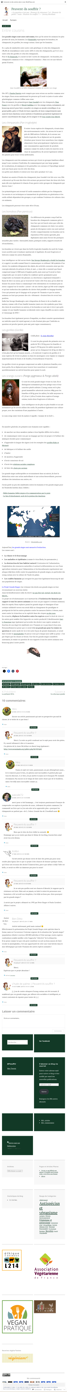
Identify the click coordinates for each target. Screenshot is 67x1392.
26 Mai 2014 (6, 26)
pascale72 (17, 794)
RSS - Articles (45, 1120)
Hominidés (32, 39)
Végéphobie (43, 1233)
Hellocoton (19, 1148)
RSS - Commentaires (47, 1123)
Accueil (5, 20)
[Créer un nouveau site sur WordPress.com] (33, 2)
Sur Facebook (44, 1041)
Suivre (44, 1091)
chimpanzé (16, 684)
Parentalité (43, 1229)
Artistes (42, 1216)
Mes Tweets (11, 1068)
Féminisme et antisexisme (45, 1221)
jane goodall (47, 684)
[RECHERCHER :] (17, 1042)
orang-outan (59, 684)
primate (6, 687)
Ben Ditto (17, 918)
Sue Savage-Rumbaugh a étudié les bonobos (48, 260)
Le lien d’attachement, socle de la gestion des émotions (24, 496)
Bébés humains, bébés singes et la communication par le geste (26, 493)
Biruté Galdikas (28, 105)
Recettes (49, 1231)
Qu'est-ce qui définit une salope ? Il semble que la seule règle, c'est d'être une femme (48, 1172)
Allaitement (43, 1200)
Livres (54, 1225)
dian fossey (27, 684)
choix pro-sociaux (20, 468)
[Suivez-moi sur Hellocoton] (17, 1146)
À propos (13, 20)
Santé (56, 1231)
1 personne (12, 975)
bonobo (7, 684)
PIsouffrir (13, 1148)
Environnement (44, 1218)
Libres (43, 1176)
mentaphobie (19, 634)
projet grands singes (20, 687)
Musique (52, 1227)
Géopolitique (47, 1225)
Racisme (42, 1231)
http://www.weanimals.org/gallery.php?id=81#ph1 (23, 749)
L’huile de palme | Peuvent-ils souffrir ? (33, 983)
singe (32, 687)
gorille (36, 684)
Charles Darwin (15, 93)
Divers (47, 1216)
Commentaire (58, 1031)
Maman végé (43, 1227)
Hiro (14, 709)
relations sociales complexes (24, 464)
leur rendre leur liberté (51, 117)
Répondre (34, 727)
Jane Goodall (34, 102)
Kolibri (15, 851)
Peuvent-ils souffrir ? (26, 9)
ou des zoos (51, 613)
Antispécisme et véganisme (12, 681)
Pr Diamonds (13, 57)
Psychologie (52, 1229)
